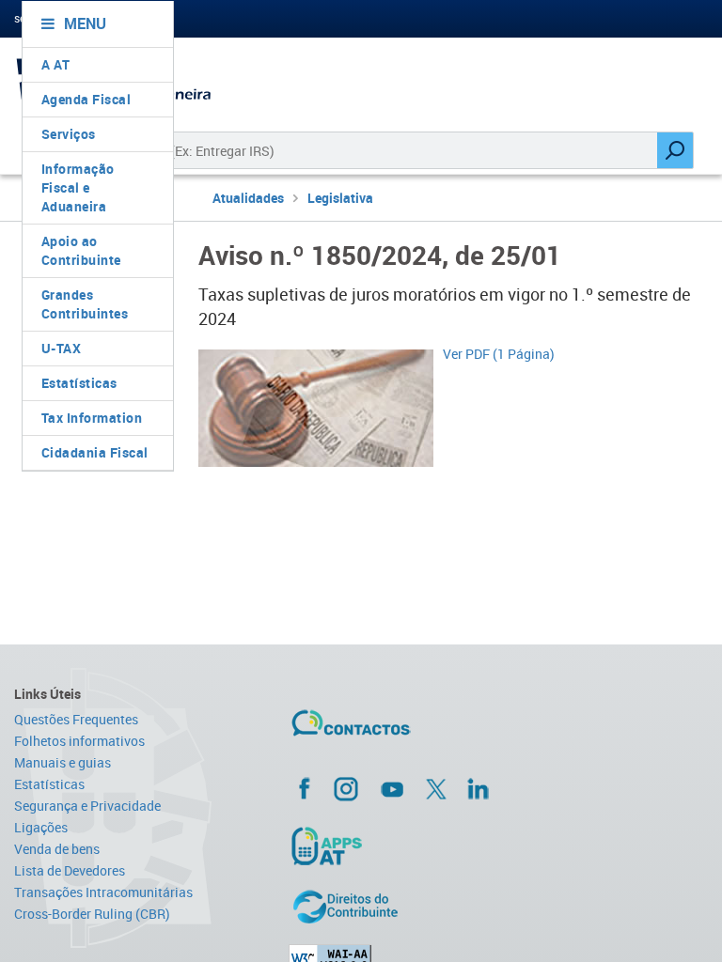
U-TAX (61, 348)
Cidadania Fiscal (95, 452)
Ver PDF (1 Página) (499, 354)
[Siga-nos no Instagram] (346, 788)
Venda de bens (57, 849)
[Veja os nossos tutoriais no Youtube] (392, 789)
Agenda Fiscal (86, 99)
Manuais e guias (62, 762)
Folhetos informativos (79, 741)
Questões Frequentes (76, 719)
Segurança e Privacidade (87, 806)
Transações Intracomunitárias (103, 892)
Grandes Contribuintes (85, 304)
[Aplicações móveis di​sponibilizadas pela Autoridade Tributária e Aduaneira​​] (408, 845)
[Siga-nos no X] (436, 789)
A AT (56, 64)
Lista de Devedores (69, 870)
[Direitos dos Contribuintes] (408, 906)
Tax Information (92, 418)
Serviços (68, 134)
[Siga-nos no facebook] (408, 788)
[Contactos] (406, 730)
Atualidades (248, 198)
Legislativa (340, 198)
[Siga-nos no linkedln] (478, 788)
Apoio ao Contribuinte (81, 250)
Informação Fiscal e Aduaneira (78, 187)
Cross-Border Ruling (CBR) (92, 914)
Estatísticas (79, 383)
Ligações (41, 827)
